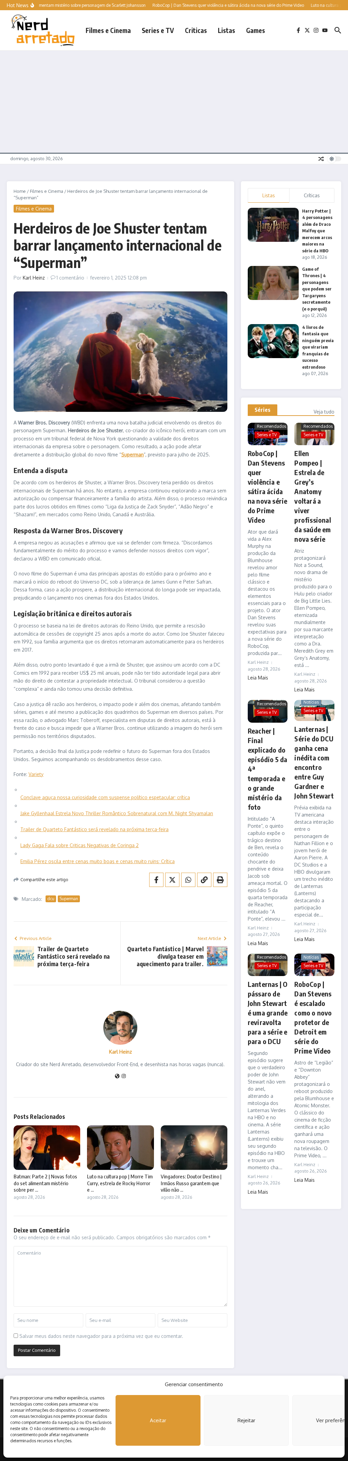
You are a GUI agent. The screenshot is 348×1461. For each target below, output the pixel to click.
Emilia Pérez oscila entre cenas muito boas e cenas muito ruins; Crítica (97, 861)
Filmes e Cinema (108, 30)
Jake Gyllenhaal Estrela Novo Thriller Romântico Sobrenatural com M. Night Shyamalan (116, 813)
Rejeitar (246, 1420)
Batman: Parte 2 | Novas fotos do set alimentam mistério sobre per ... (45, 1183)
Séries (263, 409)
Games (255, 30)
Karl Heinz (34, 278)
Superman (68, 898)
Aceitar (158, 1420)
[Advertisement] (174, 101)
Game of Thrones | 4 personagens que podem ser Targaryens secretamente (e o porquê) (317, 289)
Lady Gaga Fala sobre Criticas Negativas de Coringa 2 (79, 845)
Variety (36, 774)
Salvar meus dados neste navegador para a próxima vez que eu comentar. (101, 1336)
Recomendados (271, 426)
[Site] (117, 1076)
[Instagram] (123, 1076)
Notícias (311, 702)
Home (20, 191)
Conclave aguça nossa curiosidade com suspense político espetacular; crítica (105, 797)
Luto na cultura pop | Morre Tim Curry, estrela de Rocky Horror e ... (120, 1183)
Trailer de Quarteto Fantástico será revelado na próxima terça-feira (94, 829)
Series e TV (158, 30)
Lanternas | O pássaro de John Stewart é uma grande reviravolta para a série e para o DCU (268, 1012)
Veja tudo (324, 412)
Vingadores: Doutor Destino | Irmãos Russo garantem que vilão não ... (191, 1183)
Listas (226, 30)
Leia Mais (258, 678)
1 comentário (70, 278)
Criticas (196, 30)
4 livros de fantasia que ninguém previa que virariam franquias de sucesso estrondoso (318, 347)
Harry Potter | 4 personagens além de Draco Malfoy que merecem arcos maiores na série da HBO (317, 230)
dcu (50, 898)
